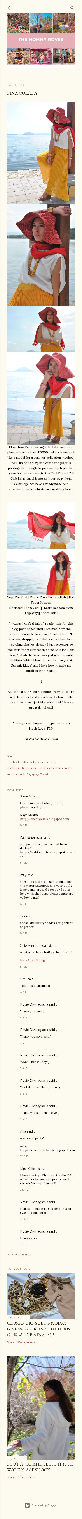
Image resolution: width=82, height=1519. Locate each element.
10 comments (26, 1477)
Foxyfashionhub (17, 768)
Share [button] (10, 756)
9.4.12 (23, 1017)
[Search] (72, 7)
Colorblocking (47, 762)
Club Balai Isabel (26, 762)
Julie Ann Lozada (33, 946)
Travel (44, 774)
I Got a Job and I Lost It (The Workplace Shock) (40, 1467)
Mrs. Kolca (28, 1169)
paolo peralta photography (46, 768)
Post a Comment (19, 1254)
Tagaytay (33, 774)
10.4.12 (24, 1156)
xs (21, 916)
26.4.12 (24, 1189)
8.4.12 (23, 825)
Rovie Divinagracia (34, 1004)
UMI (23, 979)
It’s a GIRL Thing (32, 960)
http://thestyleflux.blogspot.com (44, 819)
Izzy (23, 875)
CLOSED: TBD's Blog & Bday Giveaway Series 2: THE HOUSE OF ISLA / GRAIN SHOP (39, 1328)
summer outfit (16, 774)
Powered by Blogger (45, 1505)
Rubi (67, 768)
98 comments (26, 1342)
